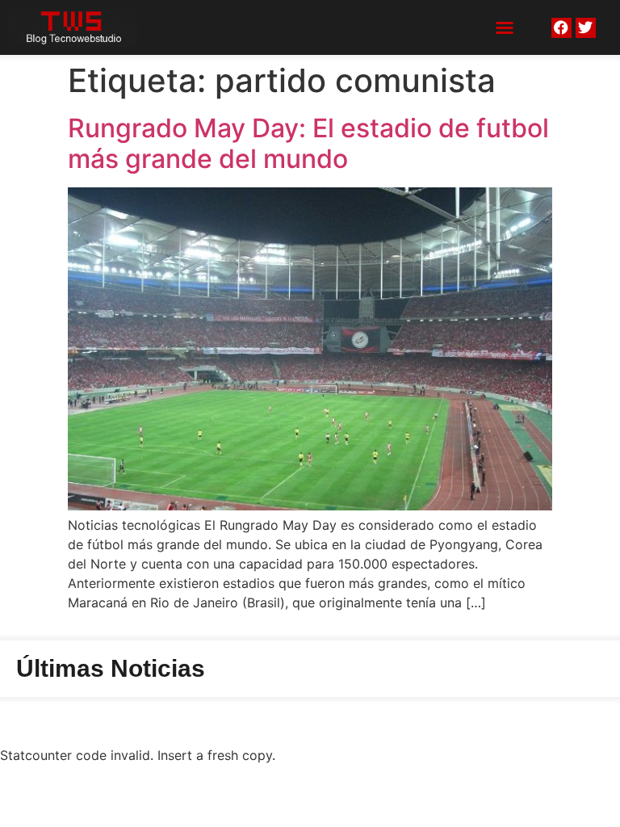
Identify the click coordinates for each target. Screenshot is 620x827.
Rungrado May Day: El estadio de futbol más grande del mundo (308, 143)
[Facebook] (561, 28)
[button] (504, 27)
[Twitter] (586, 28)
